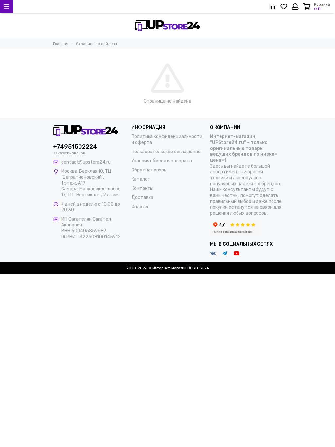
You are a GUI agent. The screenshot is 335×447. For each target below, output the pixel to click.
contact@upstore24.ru (86, 162)
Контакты (142, 188)
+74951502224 (75, 146)
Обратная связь (149, 170)
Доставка (142, 197)
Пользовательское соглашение (166, 151)
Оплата (140, 206)
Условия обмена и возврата (162, 161)
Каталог (141, 179)
